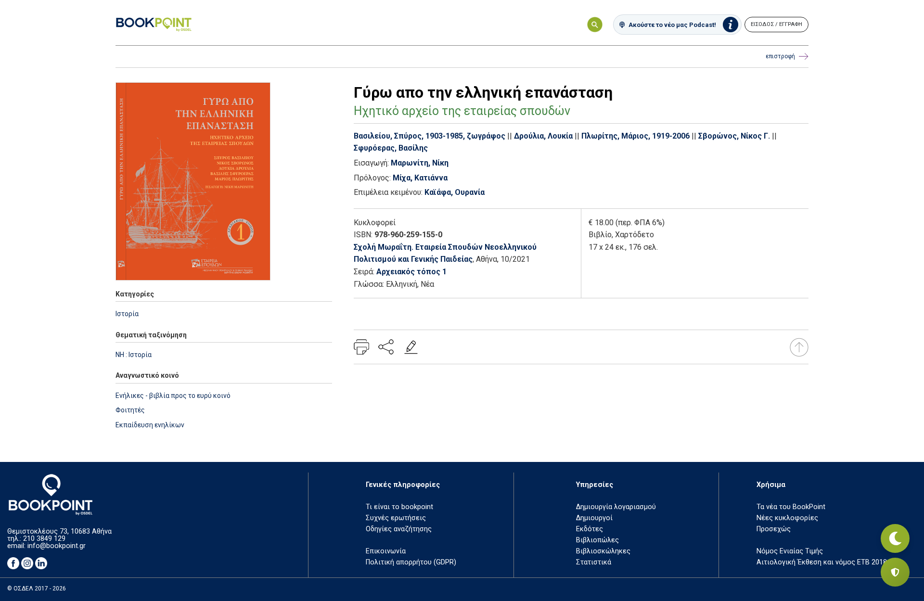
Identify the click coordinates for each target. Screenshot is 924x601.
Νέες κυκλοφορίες (787, 518)
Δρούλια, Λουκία (543, 136)
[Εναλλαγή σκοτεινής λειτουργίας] (895, 538)
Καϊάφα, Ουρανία (454, 192)
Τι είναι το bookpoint (399, 507)
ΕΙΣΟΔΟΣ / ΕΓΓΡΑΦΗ (776, 24)
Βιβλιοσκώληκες (603, 551)
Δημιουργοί (594, 518)
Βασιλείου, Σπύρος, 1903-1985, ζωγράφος (429, 136)
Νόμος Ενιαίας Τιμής (790, 551)
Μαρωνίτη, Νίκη (420, 162)
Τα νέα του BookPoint (791, 507)
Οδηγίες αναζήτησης (399, 529)
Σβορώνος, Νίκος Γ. (734, 136)
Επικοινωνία (386, 551)
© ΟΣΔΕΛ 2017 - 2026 (36, 588)
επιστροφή (780, 56)
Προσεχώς (774, 529)
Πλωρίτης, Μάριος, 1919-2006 (635, 136)
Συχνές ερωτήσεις (396, 518)
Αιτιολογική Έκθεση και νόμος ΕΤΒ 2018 (822, 562)
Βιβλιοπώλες (597, 540)
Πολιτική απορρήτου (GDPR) (411, 562)
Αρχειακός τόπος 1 (411, 271)
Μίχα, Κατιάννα (420, 177)
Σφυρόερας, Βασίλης (391, 148)
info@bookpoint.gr (56, 546)
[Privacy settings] (895, 572)
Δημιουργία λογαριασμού (616, 507)
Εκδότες (589, 529)
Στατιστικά (593, 562)
